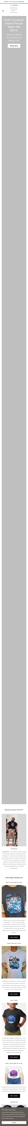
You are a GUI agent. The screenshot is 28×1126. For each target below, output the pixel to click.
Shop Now (14, 46)
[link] (14, 11)
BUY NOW (14, 937)
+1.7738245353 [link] (14, 5)
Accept (14, 1122)
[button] (3, 10)
